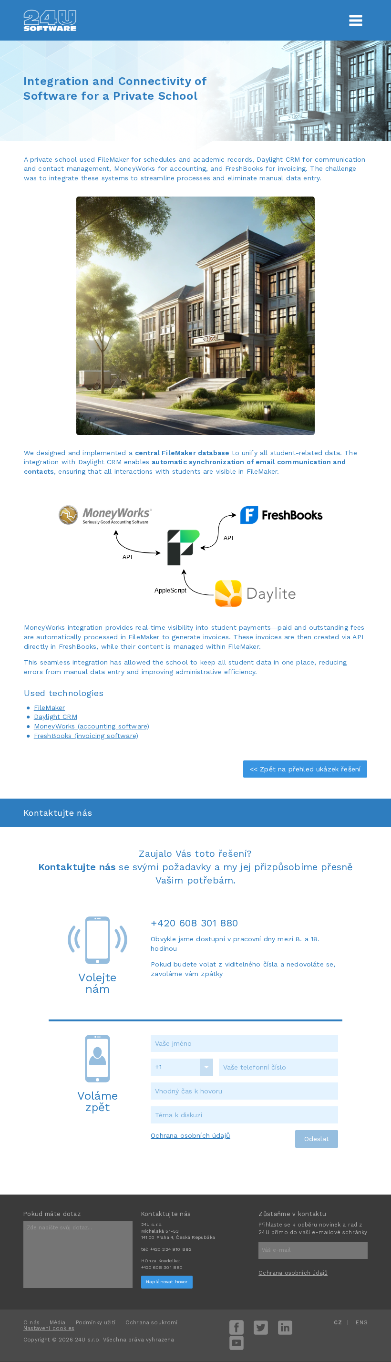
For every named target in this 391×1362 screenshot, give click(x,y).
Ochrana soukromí (151, 1323)
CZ (337, 1323)
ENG (362, 1323)
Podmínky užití (95, 1323)
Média (58, 1323)
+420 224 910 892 (171, 1249)
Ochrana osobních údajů (190, 1135)
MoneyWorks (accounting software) (91, 726)
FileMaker (49, 707)
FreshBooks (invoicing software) (86, 735)
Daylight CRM (55, 716)
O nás (31, 1323)
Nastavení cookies (48, 1328)
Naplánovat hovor (167, 1281)
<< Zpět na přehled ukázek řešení (305, 769)
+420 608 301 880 (194, 923)
